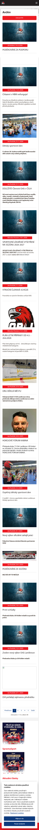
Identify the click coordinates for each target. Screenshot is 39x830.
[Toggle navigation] (36, 3)
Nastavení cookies (17, 813)
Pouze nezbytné (19, 824)
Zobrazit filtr (19, 18)
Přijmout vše (19, 818)
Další (33, 710)
